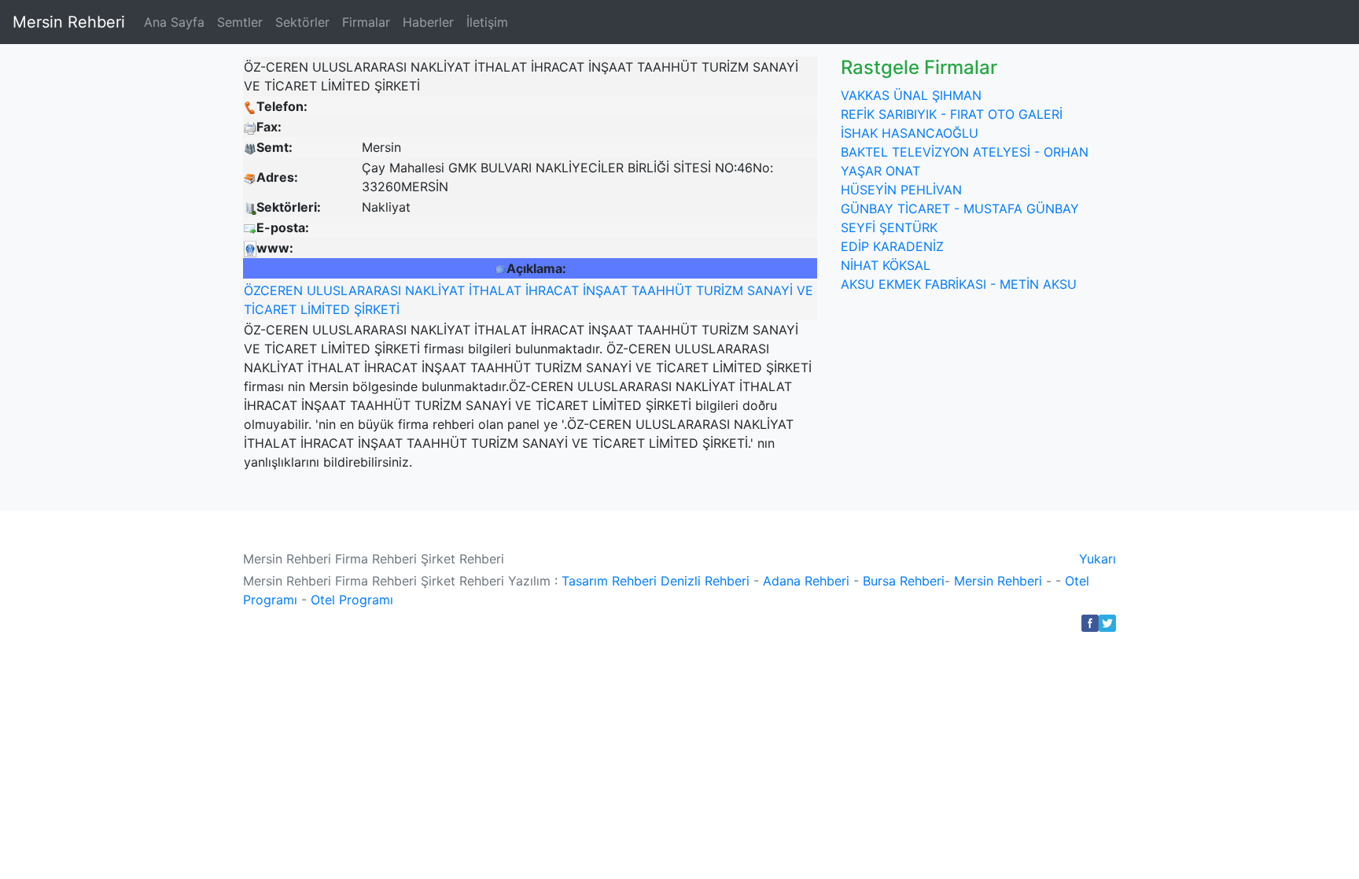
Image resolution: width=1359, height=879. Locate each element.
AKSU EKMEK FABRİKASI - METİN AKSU (959, 284)
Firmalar (366, 22)
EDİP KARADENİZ (892, 246)
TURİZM (719, 290)
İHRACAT (552, 290)
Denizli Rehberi (705, 581)
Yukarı (1097, 559)
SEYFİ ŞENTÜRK (889, 227)
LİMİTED (325, 309)
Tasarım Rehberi (609, 581)
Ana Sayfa (174, 22)
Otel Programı (352, 600)
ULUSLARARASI (354, 290)
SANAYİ (770, 290)
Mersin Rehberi (69, 22)
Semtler (240, 22)
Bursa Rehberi (904, 581)
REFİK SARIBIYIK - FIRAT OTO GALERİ (952, 114)
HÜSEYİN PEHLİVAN (901, 190)
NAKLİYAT (435, 290)
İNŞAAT (605, 290)
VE (805, 290)
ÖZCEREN (273, 290)
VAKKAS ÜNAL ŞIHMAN (911, 95)
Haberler (428, 22)
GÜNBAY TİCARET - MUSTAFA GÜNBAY (960, 208)
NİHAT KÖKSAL (885, 265)
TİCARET (270, 309)
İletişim (487, 22)
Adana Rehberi (806, 581)
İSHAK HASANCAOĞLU (909, 133)
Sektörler (302, 22)
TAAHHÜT (662, 290)
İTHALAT (495, 290)
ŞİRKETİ (377, 309)
